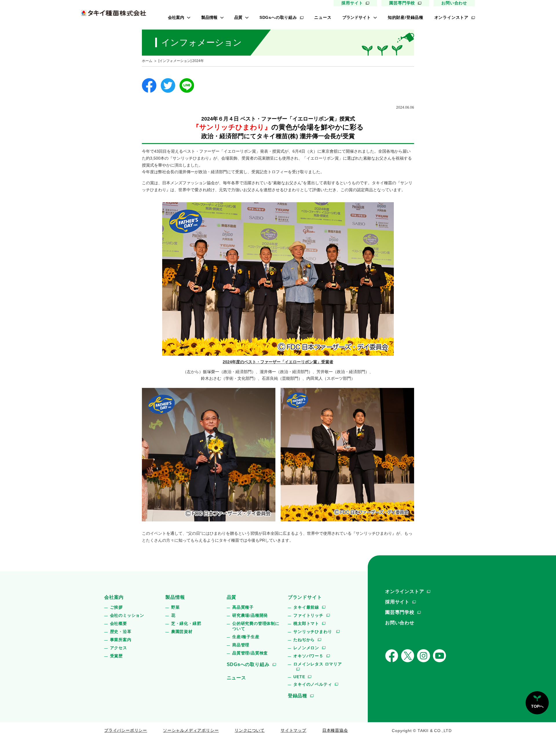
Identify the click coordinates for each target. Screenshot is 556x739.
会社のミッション (127, 615)
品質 (238, 17)
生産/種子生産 (245, 636)
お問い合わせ (454, 3)
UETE (299, 676)
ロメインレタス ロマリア (317, 664)
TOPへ (537, 706)
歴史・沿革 (120, 631)
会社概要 (118, 623)
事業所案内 (120, 639)
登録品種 (297, 695)
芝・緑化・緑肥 (186, 623)
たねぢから (304, 639)
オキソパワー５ (308, 656)
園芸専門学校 (402, 3)
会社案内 (176, 17)
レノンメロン (306, 647)
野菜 (175, 607)
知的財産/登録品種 (405, 17)
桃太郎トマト (306, 623)
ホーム (147, 61)
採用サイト (352, 3)
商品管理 (240, 645)
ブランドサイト (356, 17)
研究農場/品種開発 (250, 615)
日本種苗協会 (335, 730)
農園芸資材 (182, 631)
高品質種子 (243, 607)
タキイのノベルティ (312, 684)
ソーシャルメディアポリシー (191, 730)
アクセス (118, 647)
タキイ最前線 (306, 607)
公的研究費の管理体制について (255, 626)
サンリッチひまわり (313, 631)
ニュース (322, 17)
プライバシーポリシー (125, 730)
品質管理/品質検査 (250, 653)
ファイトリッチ (308, 615)
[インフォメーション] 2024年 (181, 61)
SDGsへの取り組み (278, 17)
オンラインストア (451, 17)
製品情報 (209, 17)
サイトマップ (293, 730)
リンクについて (250, 730)
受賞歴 (116, 656)
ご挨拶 (116, 607)
